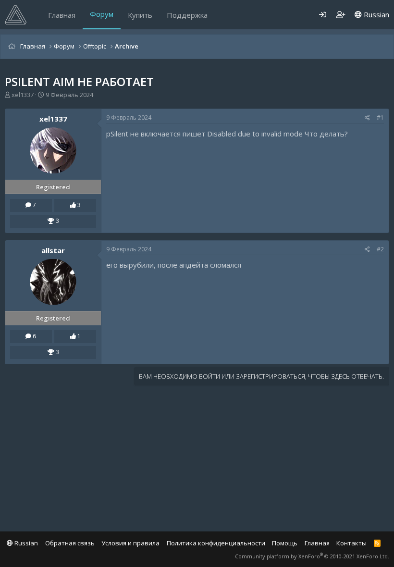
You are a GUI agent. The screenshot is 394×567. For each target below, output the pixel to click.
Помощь (284, 543)
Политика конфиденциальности (216, 543)
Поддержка (187, 15)
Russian (375, 14)
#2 (380, 249)
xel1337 (23, 94)
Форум (101, 14)
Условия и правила (130, 543)
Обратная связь (70, 543)
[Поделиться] (367, 117)
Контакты (351, 543)
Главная (61, 15)
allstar (53, 250)
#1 (380, 117)
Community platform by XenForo (312, 556)
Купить (140, 15)
